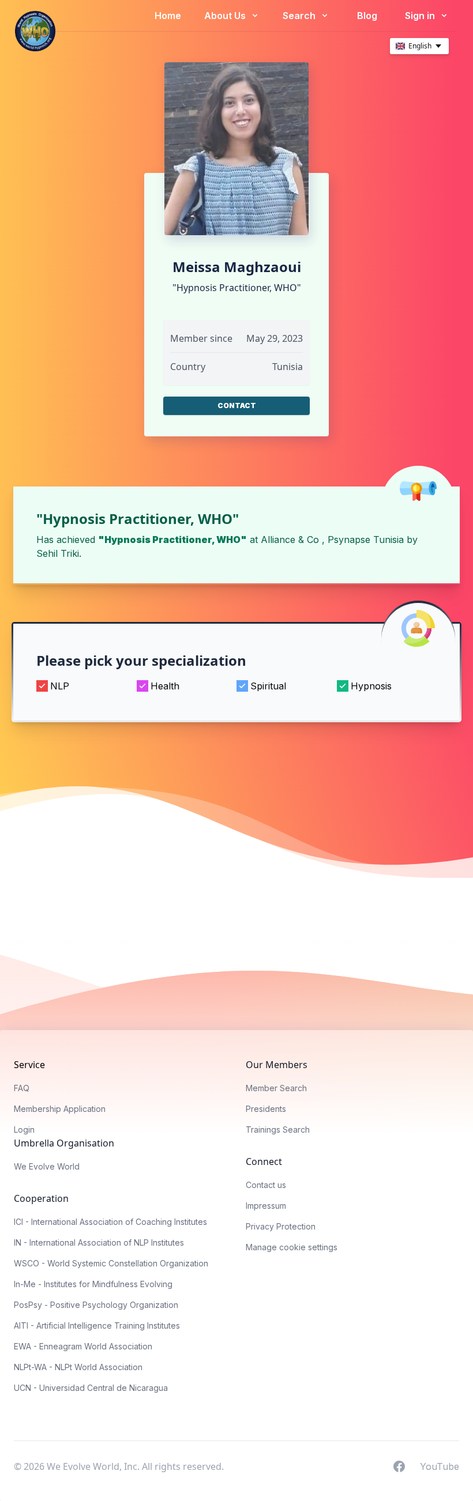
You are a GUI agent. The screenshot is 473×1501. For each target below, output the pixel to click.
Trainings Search (278, 1129)
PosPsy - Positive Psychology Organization (96, 1305)
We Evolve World (47, 1166)
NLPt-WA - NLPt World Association (78, 1367)
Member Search (276, 1088)
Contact (236, 405)
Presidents (266, 1109)
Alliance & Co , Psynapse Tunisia (332, 539)
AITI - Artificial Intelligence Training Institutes (97, 1325)
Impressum (266, 1205)
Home (168, 15)
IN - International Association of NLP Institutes (99, 1242)
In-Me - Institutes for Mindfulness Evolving (93, 1284)
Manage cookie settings (291, 1247)
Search (300, 15)
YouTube (439, 1465)
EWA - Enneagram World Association (83, 1346)
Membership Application (60, 1109)
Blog (367, 15)
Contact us (266, 1185)
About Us (226, 15)
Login (24, 1129)
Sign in (421, 15)
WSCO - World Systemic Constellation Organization (111, 1263)
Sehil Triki (57, 553)
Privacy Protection (281, 1226)
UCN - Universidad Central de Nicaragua (91, 1388)
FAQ (21, 1088)
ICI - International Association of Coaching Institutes (110, 1222)
